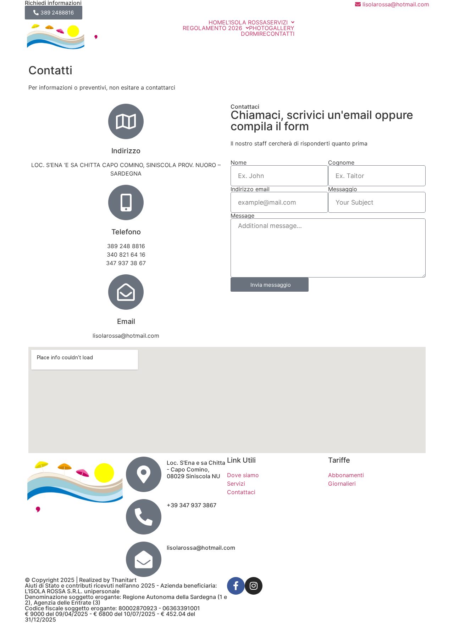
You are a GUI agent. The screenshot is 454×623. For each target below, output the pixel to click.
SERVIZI (277, 22)
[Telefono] (126, 202)
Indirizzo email (250, 189)
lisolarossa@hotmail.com (201, 547)
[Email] (126, 292)
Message (242, 215)
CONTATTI (280, 33)
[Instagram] (253, 586)
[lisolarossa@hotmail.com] (143, 559)
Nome (239, 162)
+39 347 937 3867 (191, 505)
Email (126, 321)
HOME (217, 22)
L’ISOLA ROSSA (246, 22)
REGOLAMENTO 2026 (212, 28)
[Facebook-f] (236, 586)
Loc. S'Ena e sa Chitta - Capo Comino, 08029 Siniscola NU (196, 469)
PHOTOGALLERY (271, 28)
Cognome (341, 162)
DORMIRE (253, 33)
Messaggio (342, 189)
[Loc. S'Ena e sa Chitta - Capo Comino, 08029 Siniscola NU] (143, 474)
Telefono (126, 232)
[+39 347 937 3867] (143, 517)
